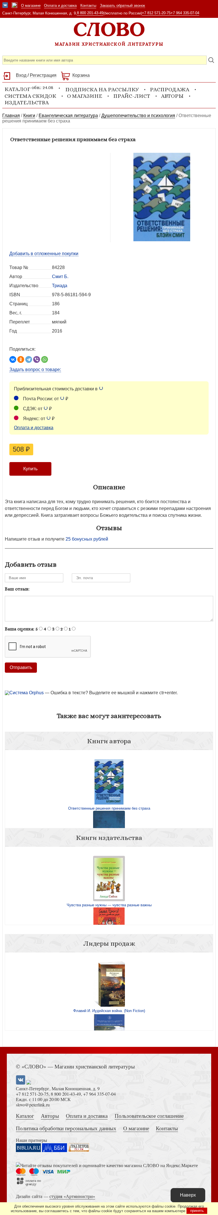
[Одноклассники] (20, 359)
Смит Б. (60, 276)
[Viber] (36, 359)
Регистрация (43, 75)
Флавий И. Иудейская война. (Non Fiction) (109, 1011)
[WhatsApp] (44, 359)
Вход (21, 75)
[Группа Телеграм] (14, 5)
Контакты (88, 5)
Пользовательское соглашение (149, 1115)
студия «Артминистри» (72, 1196)
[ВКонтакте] (12, 359)
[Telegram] (28, 359)
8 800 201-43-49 (90, 13)
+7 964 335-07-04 (185, 13)
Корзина (81, 75)
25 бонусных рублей (87, 539)
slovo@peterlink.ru (33, 1105)
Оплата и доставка (60, 5)
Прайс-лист (131, 96)
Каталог (25, 1115)
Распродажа (169, 89)
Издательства (27, 102)
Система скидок (30, 96)
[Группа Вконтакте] (5, 5)
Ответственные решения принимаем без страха (109, 808)
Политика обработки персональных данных (66, 1128)
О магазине (31, 5)
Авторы (172, 96)
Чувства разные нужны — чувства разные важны (109, 905)
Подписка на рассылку (102, 89)
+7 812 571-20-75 (156, 13)
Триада (59, 285)
